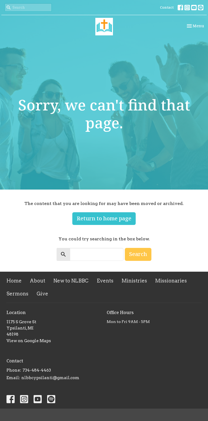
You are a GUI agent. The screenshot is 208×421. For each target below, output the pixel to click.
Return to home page (104, 218)
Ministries (134, 281)
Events (105, 281)
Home (14, 281)
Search (138, 254)
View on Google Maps (28, 340)
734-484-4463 (36, 370)
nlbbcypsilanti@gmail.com (50, 377)
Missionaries (171, 281)
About (37, 281)
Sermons (17, 294)
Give (42, 294)
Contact (167, 7)
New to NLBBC (71, 281)
